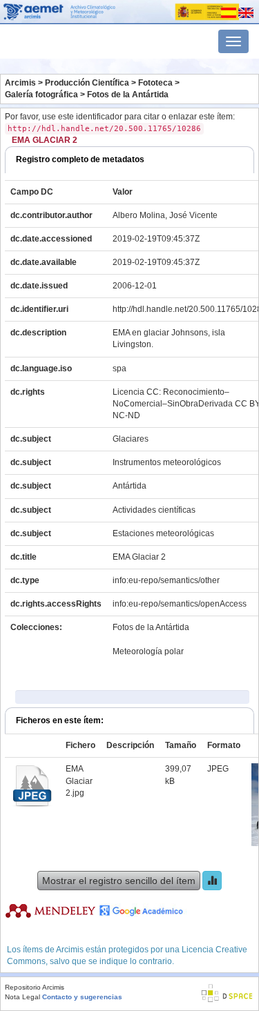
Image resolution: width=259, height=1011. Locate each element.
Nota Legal (22, 997)
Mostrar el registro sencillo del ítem (118, 880)
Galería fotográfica (41, 94)
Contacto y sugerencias (82, 997)
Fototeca (155, 83)
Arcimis (20, 83)
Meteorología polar (148, 651)
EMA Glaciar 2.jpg (79, 780)
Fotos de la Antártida (128, 94)
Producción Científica (87, 83)
